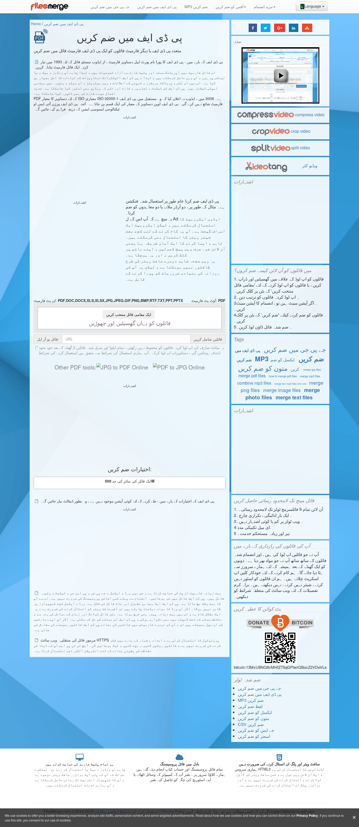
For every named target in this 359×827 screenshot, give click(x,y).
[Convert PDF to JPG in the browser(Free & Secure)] (179, 367)
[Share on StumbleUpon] (307, 28)
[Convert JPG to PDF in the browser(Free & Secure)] (122, 367)
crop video (300, 131)
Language (313, 6)
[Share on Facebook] (253, 28)
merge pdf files (252, 376)
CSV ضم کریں (251, 724)
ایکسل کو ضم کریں (255, 712)
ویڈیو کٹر (309, 165)
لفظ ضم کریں (250, 706)
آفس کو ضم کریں (229, 6)
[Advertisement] (129, 157)
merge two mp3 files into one (290, 383)
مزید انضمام (263, 6)
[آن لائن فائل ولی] (49, 6)
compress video (310, 115)
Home (36, 23)
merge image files (282, 389)
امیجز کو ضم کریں (254, 736)
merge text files (294, 397)
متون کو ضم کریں (263, 368)
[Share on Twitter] (265, 28)
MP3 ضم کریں (196, 6)
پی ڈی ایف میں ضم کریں (157, 6)
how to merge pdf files (283, 376)
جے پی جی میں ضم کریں (109, 6)
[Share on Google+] (279, 28)
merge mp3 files (310, 376)
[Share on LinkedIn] (293, 28)
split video (300, 148)
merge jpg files (312, 370)
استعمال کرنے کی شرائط (58, 352)
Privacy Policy (307, 815)
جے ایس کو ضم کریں (256, 730)
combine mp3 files (254, 383)
